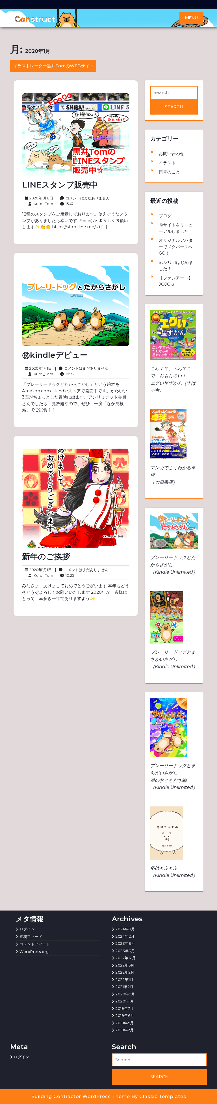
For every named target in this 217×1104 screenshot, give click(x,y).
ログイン (27, 929)
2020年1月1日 (40, 368)
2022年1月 (125, 979)
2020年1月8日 (40, 198)
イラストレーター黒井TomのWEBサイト (53, 65)
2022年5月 (125, 965)
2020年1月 (125, 1001)
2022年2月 (125, 972)
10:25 (65, 575)
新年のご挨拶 (46, 556)
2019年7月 (125, 1008)
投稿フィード (30, 936)
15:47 (65, 203)
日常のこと (169, 172)
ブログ (165, 215)
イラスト (167, 162)
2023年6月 (125, 943)
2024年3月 (125, 929)
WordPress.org (34, 951)
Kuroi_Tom (39, 203)
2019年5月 (125, 1023)
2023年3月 (125, 950)
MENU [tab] (191, 17)
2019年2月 (125, 1030)
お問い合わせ (171, 153)
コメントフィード (34, 944)
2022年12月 (126, 957)
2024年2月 (125, 936)
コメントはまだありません (83, 198)
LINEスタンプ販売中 (60, 185)
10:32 (65, 373)
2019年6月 (125, 1015)
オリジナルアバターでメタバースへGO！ (176, 247)
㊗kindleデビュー (55, 355)
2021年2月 (125, 986)
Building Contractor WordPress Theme (81, 1096)
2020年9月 (125, 994)
